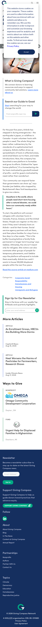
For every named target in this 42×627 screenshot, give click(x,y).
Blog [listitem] (4, 532)
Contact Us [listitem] (7, 567)
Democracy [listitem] (7, 585)
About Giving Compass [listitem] (12, 529)
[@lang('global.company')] (4, 3)
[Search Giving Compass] (32, 3)
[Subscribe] (37, 310)
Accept (26, 52)
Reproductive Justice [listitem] (11, 595)
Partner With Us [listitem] (9, 564)
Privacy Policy (21, 621)
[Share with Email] (38, 46)
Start (7, 105)
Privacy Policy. (13, 46)
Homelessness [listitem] (8, 592)
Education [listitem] (7, 588)
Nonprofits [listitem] (7, 557)
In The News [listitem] (7, 536)
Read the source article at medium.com (20, 269)
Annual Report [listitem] (8, 542)
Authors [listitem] (6, 560)
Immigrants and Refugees (26, 290)
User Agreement (21, 623)
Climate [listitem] (6, 582)
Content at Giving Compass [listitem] (14, 539)
